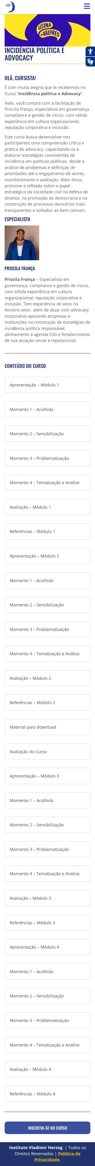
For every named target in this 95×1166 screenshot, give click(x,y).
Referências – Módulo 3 (32, 922)
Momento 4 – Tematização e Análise (45, 482)
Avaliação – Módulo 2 (30, 678)
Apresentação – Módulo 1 (34, 385)
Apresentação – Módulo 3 (34, 776)
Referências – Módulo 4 (32, 1094)
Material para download (33, 727)
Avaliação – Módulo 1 (30, 507)
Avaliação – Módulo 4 (30, 1069)
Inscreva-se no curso (47, 1128)
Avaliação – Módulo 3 (30, 898)
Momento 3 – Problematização (39, 458)
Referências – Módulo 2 (32, 702)
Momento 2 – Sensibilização (37, 433)
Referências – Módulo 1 (32, 531)
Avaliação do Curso (28, 751)
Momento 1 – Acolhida (31, 409)
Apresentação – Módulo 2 (34, 556)
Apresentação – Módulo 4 (34, 947)
